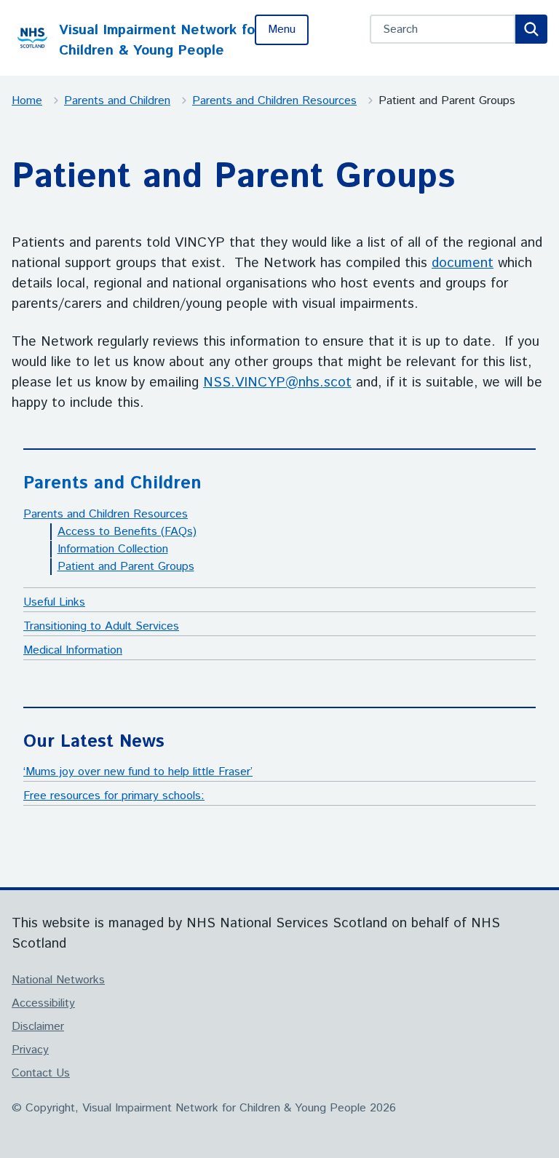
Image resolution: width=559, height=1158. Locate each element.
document (462, 263)
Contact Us (41, 1073)
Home (27, 100)
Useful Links (54, 602)
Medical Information (72, 650)
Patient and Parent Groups (126, 566)
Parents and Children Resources (274, 100)
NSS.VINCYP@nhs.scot (277, 382)
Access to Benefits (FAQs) (127, 531)
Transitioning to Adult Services (101, 626)
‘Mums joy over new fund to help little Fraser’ (138, 772)
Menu (282, 29)
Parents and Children (117, 100)
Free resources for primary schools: (114, 796)
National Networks (58, 980)
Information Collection (113, 549)
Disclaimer (38, 1026)
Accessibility (43, 1003)
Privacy (30, 1050)
